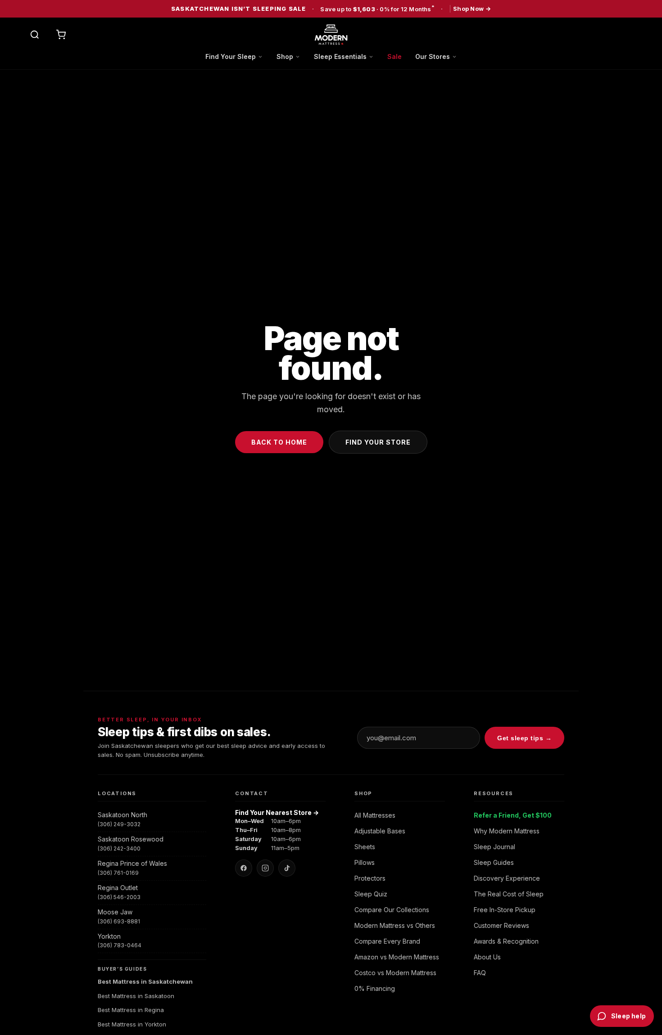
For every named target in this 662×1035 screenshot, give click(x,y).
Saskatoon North (122, 815)
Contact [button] (251, 793)
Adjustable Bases (379, 831)
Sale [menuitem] (394, 56)
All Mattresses (374, 815)
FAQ (480, 972)
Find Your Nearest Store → (277, 812)
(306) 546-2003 (119, 897)
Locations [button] (117, 793)
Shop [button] (363, 793)
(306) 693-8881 (119, 921)
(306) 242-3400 (119, 848)
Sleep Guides (494, 862)
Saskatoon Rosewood (130, 839)
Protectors (369, 878)
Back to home (279, 442)
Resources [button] (493, 793)
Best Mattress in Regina (131, 1009)
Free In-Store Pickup (504, 910)
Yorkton (109, 936)
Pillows (364, 862)
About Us (487, 957)
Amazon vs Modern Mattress (396, 957)
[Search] (35, 35)
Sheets (364, 846)
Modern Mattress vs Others (394, 925)
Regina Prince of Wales (132, 863)
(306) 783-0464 (119, 945)
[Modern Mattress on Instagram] (265, 868)
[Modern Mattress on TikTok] (286, 868)
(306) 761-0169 (118, 872)
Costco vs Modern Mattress (395, 972)
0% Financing (374, 988)
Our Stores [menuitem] (432, 56)
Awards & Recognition (506, 941)
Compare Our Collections (391, 910)
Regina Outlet (118, 887)
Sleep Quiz (370, 894)
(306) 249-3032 (119, 824)
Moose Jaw (115, 912)
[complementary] (331, 9)
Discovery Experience (507, 878)
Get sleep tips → (524, 738)
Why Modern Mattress (507, 831)
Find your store (378, 442)
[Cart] (61, 35)
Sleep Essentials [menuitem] (340, 56)
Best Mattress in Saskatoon (136, 995)
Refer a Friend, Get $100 (513, 815)
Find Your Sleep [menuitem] (230, 56)
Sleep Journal (494, 846)
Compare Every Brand (387, 941)
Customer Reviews (501, 925)
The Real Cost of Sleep (509, 894)
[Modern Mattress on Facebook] (243, 868)
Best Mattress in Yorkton (132, 1024)
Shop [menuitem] (285, 56)
